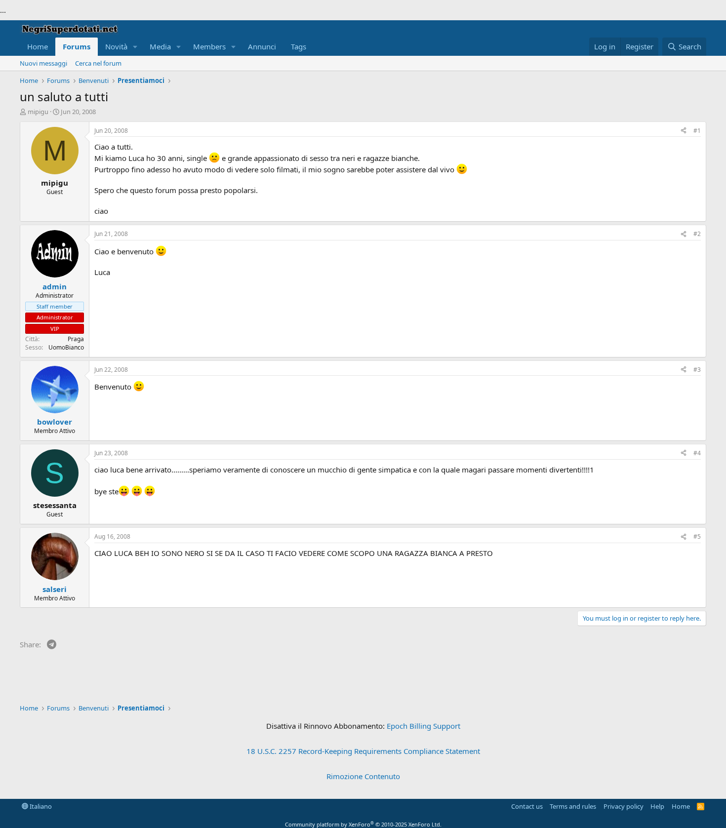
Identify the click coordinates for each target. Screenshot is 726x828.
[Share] (683, 131)
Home (37, 46)
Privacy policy (624, 806)
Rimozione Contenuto (363, 776)
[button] (135, 47)
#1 (697, 130)
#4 (697, 453)
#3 (697, 369)
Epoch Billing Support (423, 726)
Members (209, 46)
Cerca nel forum (98, 63)
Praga (76, 339)
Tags (298, 46)
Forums (76, 46)
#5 (697, 536)
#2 (697, 234)
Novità (116, 46)
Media (160, 46)
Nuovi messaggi (43, 63)
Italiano (40, 806)
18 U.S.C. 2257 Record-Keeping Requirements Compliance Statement (363, 751)
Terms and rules (573, 806)
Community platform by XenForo (363, 824)
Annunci (262, 46)
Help (657, 806)
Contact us (527, 806)
